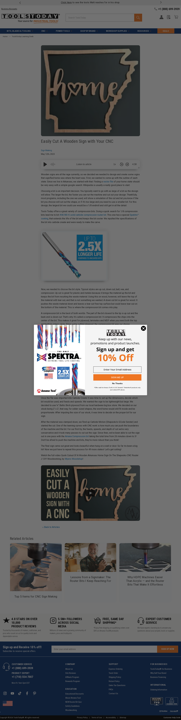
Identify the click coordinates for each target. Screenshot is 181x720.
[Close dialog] (143, 328)
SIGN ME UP (117, 377)
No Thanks (117, 383)
